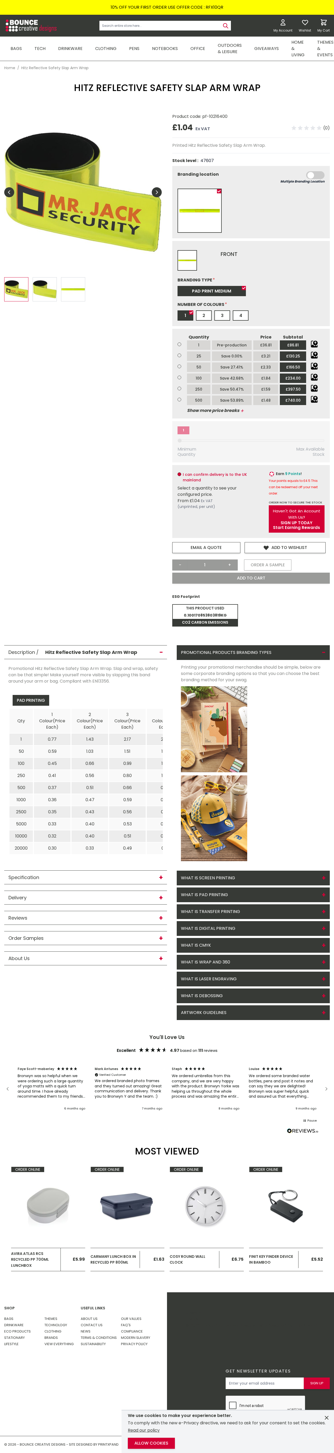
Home (9, 67)
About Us (89, 1318)
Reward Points (193, 1316)
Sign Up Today (296, 523)
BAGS (16, 49)
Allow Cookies (151, 1443)
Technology (55, 1325)
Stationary (14, 1337)
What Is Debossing (202, 996)
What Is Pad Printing (204, 895)
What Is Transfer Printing (210, 912)
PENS (134, 49)
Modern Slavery (135, 1337)
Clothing (52, 1331)
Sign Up (316, 1383)
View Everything (59, 1343)
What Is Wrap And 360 (205, 962)
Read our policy (144, 1430)
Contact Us (92, 1325)
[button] (311, 128)
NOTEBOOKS (165, 49)
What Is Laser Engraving (209, 979)
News (85, 1331)
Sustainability (93, 1343)
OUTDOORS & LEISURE (230, 48)
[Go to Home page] (30, 25)
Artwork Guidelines (203, 1013)
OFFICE (197, 49)
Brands (51, 1337)
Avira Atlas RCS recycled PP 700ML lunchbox (30, 1259)
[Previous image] (9, 192)
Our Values (131, 1318)
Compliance (132, 1331)
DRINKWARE (70, 49)
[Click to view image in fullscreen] (83, 192)
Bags (8, 1318)
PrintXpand (305, 1325)
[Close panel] (326, 1417)
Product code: (187, 116)
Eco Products (17, 1331)
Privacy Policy (134, 1343)
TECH (39, 49)
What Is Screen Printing (208, 878)
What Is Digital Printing (208, 928)
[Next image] (157, 192)
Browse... (314, 344)
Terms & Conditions (99, 1337)
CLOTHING (106, 49)
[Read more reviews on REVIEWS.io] (302, 1131)
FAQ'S (126, 1325)
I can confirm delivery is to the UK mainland (215, 477)
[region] (167, 1089)
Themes (50, 1318)
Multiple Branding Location (302, 181)
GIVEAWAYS (266, 49)
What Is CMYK (196, 945)
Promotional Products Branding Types (226, 652)
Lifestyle (11, 1343)
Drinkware (14, 1325)
